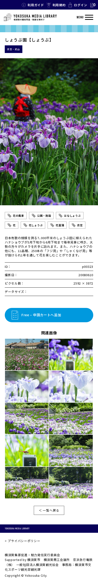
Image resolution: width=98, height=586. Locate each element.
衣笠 (80, 225)
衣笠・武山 (13, 49)
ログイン (80, 5)
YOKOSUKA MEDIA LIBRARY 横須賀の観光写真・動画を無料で (30, 17)
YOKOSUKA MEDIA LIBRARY (17, 529)
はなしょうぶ (72, 215)
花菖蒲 (60, 225)
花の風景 (18, 215)
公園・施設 (44, 215)
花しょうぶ (36, 225)
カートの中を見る (92, 5)
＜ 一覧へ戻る (49, 510)
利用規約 (59, 5)
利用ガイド (36, 5)
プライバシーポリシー (24, 540)
